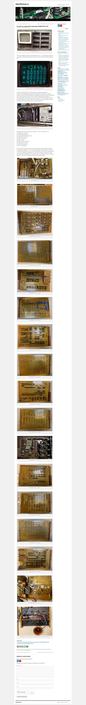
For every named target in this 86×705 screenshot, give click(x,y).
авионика (65, 72)
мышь (64, 82)
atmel (60, 69)
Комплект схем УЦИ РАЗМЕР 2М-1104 (25, 643)
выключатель (60, 80)
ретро (67, 93)
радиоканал (61, 90)
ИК (64, 71)
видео (59, 79)
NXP (65, 70)
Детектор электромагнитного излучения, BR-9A (45, 23)
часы (64, 94)
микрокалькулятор (60, 82)
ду (62, 80)
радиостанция (61, 92)
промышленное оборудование (44, 649)
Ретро (28, 649)
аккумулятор (61, 75)
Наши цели (33, 19)
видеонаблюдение (64, 79)
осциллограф (65, 85)
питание (60, 86)
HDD (58, 70)
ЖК (63, 71)
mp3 (63, 70)
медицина (66, 81)
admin (29, 27)
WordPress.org (61, 101)
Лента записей (61, 99)
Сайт (17, 686)
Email (18, 682)
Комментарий (19, 665)
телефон (61, 94)
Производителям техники (25, 19)
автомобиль (61, 74)
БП (61, 71)
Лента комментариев (62, 100)
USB (59, 71)
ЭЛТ (50, 649)
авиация (60, 72)
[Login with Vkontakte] (18, 661)
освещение (60, 85)
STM (68, 70)
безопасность (60, 76)
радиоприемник (61, 91)
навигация (60, 83)
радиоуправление (62, 93)
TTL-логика (35, 649)
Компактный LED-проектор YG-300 (64, 49)
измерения (61, 81)
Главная (18, 19)
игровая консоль (66, 80)
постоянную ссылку (27, 650)
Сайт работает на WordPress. (63, 702)
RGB (66, 70)
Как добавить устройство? (40, 19)
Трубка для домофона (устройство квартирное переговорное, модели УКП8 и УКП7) (64, 56)
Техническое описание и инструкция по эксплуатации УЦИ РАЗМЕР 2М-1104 (33, 642)
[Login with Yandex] (20, 661)
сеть (58, 94)
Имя (18, 678)
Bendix (62, 68)
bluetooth (65, 68)
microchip (61, 70)
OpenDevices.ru (22, 4)
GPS (67, 68)
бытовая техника (63, 78)
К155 (38, 649)
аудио (66, 75)
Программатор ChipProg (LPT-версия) (23, 23)
